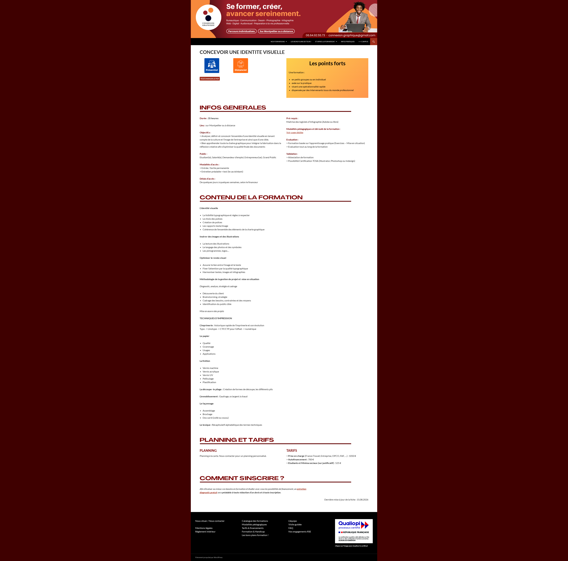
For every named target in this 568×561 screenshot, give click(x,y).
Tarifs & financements (253, 528)
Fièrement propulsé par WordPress (208, 557)
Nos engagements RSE (299, 531)
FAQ (290, 528)
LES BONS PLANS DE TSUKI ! (301, 41)
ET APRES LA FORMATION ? (325, 41)
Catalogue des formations (255, 520)
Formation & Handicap (253, 531)
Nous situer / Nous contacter (210, 520)
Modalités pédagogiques (254, 524)
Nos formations (278, 41)
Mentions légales (204, 528)
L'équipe (292, 520)
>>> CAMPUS (363, 41)
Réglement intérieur (205, 531)
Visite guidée (295, 524)
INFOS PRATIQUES (348, 41)
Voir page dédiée (294, 132)
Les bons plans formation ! (255, 535)
